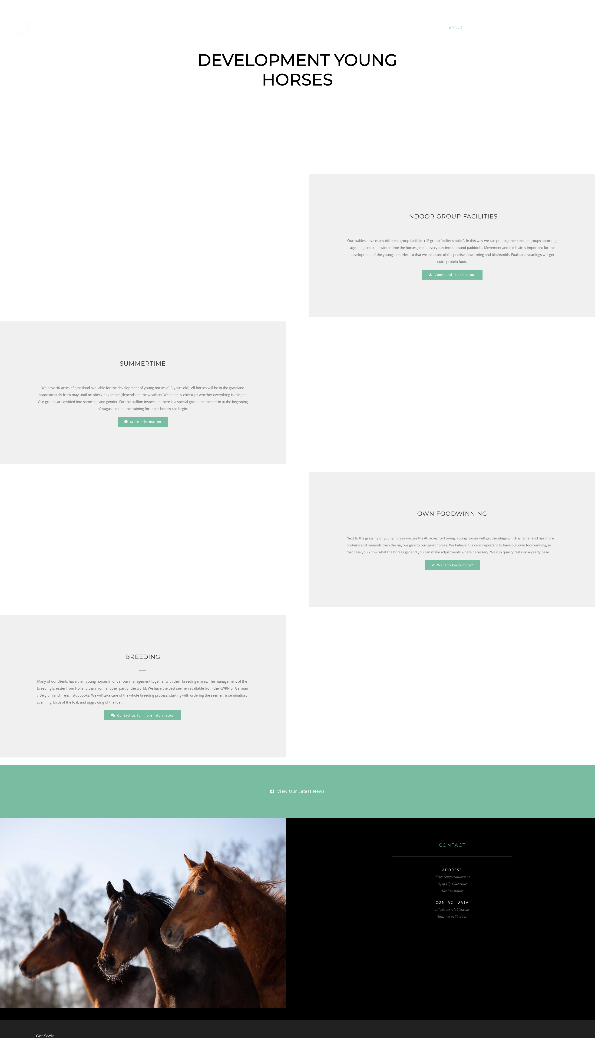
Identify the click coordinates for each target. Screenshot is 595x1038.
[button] (580, 28)
